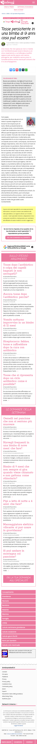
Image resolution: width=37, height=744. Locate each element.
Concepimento (8, 592)
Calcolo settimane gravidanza (13, 627)
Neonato (5, 601)
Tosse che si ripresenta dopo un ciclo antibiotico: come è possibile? (18, 379)
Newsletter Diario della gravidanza (12, 694)
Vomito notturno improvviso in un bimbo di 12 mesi (18, 322)
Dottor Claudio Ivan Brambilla (11, 535)
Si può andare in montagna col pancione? (13, 553)
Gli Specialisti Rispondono (18, 13)
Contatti (4, 672)
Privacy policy (6, 681)
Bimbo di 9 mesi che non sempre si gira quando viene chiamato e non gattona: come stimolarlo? (18, 472)
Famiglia (5, 618)
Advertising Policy (7, 696)
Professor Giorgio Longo (10, 389)
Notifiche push (6, 698)
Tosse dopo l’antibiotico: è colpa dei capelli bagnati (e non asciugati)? (18, 269)
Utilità (7, 13)
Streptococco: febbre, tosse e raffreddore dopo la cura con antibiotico (16, 346)
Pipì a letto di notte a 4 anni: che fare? (17, 502)
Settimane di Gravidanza (25, 7)
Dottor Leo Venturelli (9, 278)
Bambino (5, 605)
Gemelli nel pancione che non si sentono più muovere (17, 421)
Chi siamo (5, 674)
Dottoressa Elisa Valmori (10, 429)
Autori (4, 689)
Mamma (5, 614)
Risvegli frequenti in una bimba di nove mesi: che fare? (16, 445)
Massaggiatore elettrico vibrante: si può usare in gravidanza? (18, 527)
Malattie (5, 610)
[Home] (13, 2)
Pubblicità (5, 676)
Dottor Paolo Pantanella (10, 330)
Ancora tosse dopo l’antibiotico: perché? (16, 295)
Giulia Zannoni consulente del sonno (13, 453)
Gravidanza (6, 596)
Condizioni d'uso (7, 684)
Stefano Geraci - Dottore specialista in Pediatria (23, 43)
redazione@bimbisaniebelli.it (14, 734)
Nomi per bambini (9, 640)
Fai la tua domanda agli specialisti (18, 579)
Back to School (18, 10)
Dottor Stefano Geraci (10, 355)
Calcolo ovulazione (9, 632)
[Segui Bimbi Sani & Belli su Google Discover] (18, 20)
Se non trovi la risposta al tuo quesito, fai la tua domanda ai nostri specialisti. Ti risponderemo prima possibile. (18, 233)
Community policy (7, 686)
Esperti (4, 691)
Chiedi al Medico (9, 7)
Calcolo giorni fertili (9, 636)
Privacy (4, 679)
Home (3, 13)
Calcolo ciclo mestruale (11, 645)
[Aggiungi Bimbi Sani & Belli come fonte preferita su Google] (18, 247)
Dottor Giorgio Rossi (9, 483)
